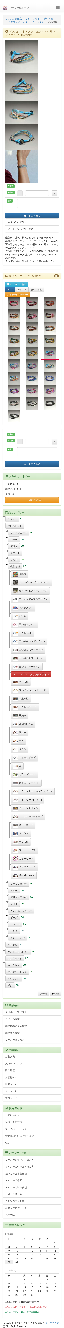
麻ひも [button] (22, 732)
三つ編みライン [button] (27, 624)
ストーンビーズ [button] (27, 757)
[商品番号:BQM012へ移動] (50, 341)
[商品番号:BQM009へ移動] (50, 328)
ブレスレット (33, 18)
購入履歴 (10, 1070)
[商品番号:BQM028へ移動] (14, 416)
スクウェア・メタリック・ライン (26, 21)
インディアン (17, 937)
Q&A (7, 1142)
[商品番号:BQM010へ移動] (14, 341)
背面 (32, 289)
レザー (14, 539)
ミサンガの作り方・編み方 (19, 1159)
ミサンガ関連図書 (14, 1201)
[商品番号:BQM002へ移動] (32, 303)
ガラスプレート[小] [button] (28, 782)
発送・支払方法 (13, 1122)
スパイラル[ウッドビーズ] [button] (32, 690)
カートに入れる (32, 215)
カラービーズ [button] (25, 858)
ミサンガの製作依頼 (16, 1187)
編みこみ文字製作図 (16, 1173)
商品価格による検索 (16, 1025)
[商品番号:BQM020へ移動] (32, 378)
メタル (14, 904)
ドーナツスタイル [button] (28, 808)
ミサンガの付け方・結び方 (19, 1166)
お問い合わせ (12, 1115)
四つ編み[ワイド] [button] (27, 706)
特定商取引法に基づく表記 (19, 1135)
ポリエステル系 (18, 897)
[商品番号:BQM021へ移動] (50, 378)
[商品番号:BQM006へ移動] (50, 315)
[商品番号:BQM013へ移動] (14, 353)
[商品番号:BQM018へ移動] (50, 366)
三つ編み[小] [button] (25, 632)
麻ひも (14, 546)
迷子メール (11, 1091)
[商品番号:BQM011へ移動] (32, 341)
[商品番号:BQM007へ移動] (14, 328)
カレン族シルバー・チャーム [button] (34, 582)
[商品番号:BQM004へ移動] (14, 315)
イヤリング (14, 978)
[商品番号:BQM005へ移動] (32, 315)
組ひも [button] (22, 616)
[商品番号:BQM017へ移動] (32, 365)
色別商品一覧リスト (16, 1012)
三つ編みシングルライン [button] (31, 641)
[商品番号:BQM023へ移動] (32, 391)
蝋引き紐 (48, 18)
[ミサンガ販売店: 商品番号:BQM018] (32, 56)
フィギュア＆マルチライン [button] (33, 599)
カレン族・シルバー (21, 910)
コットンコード (18, 532)
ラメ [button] (21, 740)
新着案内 (10, 1056)
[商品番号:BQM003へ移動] (50, 303)
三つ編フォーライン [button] (29, 666)
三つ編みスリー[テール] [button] (31, 658)
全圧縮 (44, 993)
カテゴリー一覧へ (17, 284)
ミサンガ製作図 (13, 1180)
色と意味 (10, 1214)
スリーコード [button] (25, 824)
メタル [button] (22, 749)
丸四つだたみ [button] (25, 723)
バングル (12, 944)
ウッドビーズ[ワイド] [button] (30, 799)
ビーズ (14, 917)
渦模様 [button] (22, 573)
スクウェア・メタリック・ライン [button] (31, 674)
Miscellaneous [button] (26, 875)
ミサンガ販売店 (18, 7)
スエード (15, 553)
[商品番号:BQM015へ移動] (50, 353)
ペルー (14, 890)
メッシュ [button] (23, 833)
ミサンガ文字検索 (14, 1039)
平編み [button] (22, 715)
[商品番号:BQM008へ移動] (32, 328)
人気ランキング (13, 1063)
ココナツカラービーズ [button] (30, 816)
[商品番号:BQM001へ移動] (14, 303)
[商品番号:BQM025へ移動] (14, 403)
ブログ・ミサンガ (14, 1098)
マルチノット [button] (25, 607)
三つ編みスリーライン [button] (30, 649)
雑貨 (10, 985)
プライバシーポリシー (17, 1128)
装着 (40, 289)
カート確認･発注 (32, 500)
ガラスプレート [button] (27, 774)
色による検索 (12, 1019)
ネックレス (14, 965)
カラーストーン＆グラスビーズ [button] (35, 791)
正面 (19, 289)
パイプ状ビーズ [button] (27, 866)
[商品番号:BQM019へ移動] (14, 378)
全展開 (56, 993)
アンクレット (15, 958)
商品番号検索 (12, 1032)
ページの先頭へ (53, 1323)
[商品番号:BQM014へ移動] (32, 353)
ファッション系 (18, 883)
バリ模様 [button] (23, 681)
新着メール (11, 1084)
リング (14, 930)
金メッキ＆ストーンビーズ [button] (33, 590)
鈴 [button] (19, 765)
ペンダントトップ (17, 971)
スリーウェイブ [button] (27, 850)
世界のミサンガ (13, 1194)
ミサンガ (12, 519)
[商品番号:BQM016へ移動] (14, 365)
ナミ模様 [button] (23, 841)
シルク (14, 559)
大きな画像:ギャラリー (17, 294)
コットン (15, 924)
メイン (10, 289)
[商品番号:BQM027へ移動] (50, 403)
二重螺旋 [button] (23, 698)
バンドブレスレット (18, 951)
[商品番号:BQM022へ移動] (14, 391)
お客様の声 (11, 1077)
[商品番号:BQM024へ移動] (50, 391)
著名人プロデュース (16, 1208)
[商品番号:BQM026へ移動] (32, 403)
